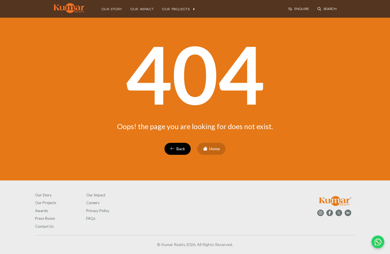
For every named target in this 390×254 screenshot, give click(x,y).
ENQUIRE (301, 9)
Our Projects (45, 202)
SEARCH (330, 9)
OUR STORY (112, 9)
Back (180, 148)
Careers (92, 202)
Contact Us (44, 226)
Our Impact (95, 195)
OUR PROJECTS (178, 9)
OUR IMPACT (142, 9)
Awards (41, 210)
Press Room (45, 218)
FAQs (90, 218)
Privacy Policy (97, 210)
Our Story (43, 195)
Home (214, 148)
